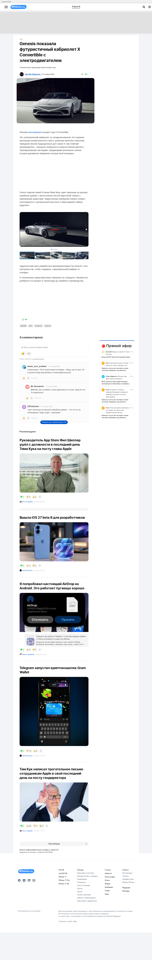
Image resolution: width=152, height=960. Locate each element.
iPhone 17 (62, 876)
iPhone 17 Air (64, 883)
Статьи (108, 869)
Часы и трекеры (83, 885)
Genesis (23, 325)
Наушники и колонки (85, 873)
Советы (125, 869)
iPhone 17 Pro (64, 880)
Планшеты (81, 882)
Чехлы (80, 888)
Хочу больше (54, 844)
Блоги (107, 880)
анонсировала (35, 132)
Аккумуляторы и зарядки (87, 876)
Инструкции (127, 873)
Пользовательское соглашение (29, 911)
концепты (38, 325)
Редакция (126, 887)
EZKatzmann (33, 406)
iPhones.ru (63, 921)
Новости (48, 325)
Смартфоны (82, 879)
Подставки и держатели (87, 900)
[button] (86, 229)
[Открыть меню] (6, 7)
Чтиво (107, 890)
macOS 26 (63, 873)
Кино (107, 894)
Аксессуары (110, 876)
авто (30, 325)
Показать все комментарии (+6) (54, 422)
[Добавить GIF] (28, 353)
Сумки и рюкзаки (84, 894)
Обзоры (80, 869)
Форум (107, 883)
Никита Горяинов (28, 654)
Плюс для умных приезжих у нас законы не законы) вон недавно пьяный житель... (117, 410)
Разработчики (128, 879)
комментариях (38, 359)
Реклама (125, 891)
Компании (109, 887)
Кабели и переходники (86, 897)
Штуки (79, 891)
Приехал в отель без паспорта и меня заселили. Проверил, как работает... (115, 369)
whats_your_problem (37, 366)
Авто (21, 39)
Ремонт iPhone (128, 882)
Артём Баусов (27, 570)
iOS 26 (61, 869)
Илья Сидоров (27, 501)
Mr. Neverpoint (37, 386)
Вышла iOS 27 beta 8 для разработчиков (116, 357)
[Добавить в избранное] (82, 74)
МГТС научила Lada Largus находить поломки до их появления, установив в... (116, 382)
